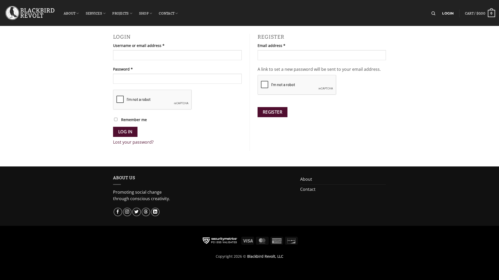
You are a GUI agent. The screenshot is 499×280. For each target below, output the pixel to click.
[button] (480, 13)
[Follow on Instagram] (127, 212)
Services (94, 13)
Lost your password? (133, 142)
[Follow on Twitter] (136, 212)
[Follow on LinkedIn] (155, 212)
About (69, 13)
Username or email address (146, 45)
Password (131, 69)
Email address (279, 45)
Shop (144, 13)
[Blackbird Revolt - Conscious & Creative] (30, 13)
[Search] (433, 13)
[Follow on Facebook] (118, 212)
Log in (125, 132)
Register (273, 112)
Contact (166, 13)
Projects (120, 13)
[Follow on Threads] (146, 212)
